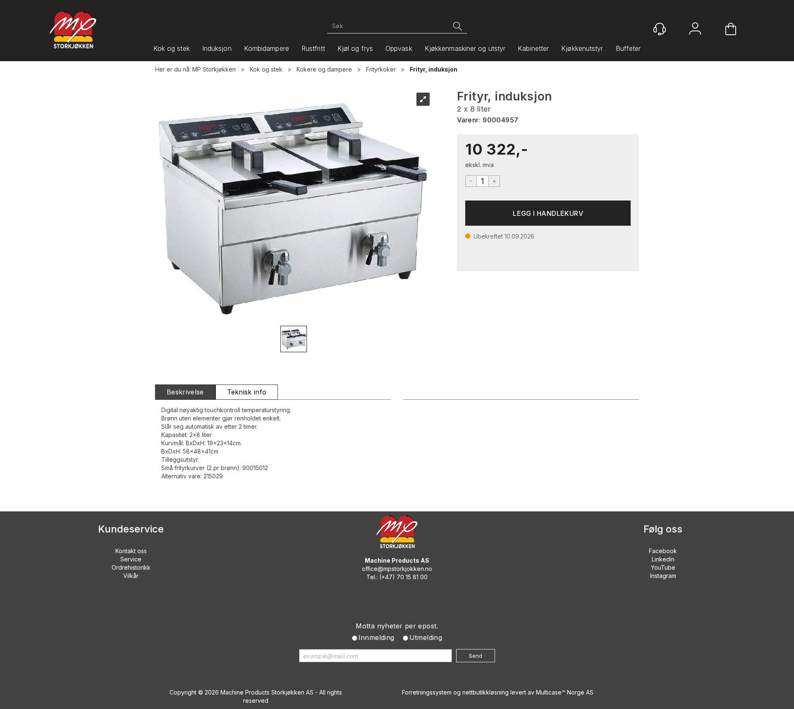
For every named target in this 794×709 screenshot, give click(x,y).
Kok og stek (171, 48)
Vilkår (131, 575)
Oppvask (398, 48)
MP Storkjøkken (214, 69)
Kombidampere (266, 48)
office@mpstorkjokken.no (397, 568)
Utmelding (425, 637)
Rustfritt (313, 48)
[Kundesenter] (659, 29)
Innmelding (377, 637)
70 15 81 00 (412, 576)
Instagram (663, 575)
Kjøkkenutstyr (582, 48)
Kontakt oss (131, 550)
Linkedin (663, 559)
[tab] (185, 392)
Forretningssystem (427, 692)
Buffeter (628, 48)
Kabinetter (533, 48)
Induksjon (217, 48)
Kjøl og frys (355, 48)
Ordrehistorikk (131, 567)
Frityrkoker (381, 69)
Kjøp (548, 213)
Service (130, 559)
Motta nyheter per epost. (397, 626)
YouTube (663, 567)
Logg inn (695, 29)
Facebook (663, 550)
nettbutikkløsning (485, 692)
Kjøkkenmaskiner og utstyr (465, 48)
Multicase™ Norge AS (564, 692)
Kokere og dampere (324, 69)
